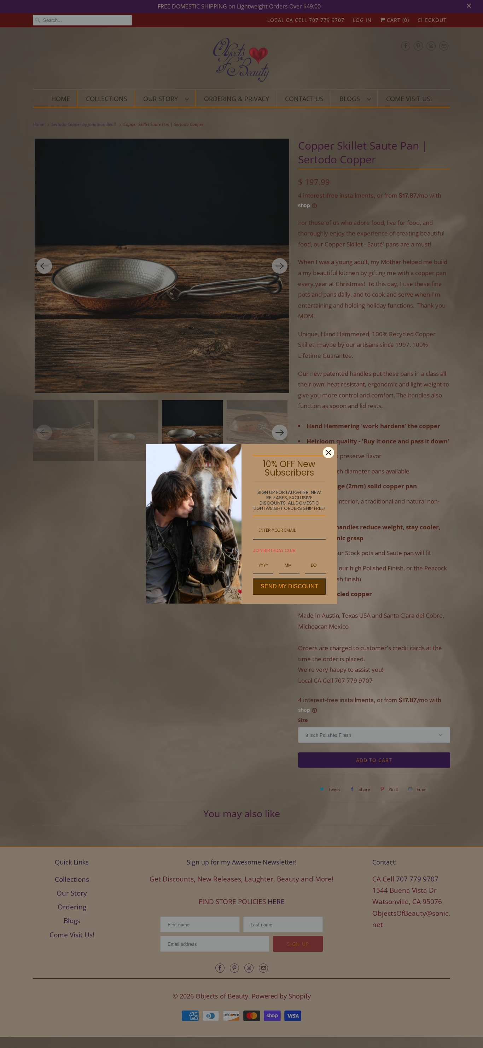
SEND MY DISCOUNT (289, 586)
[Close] (328, 452)
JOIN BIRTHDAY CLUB (274, 550)
